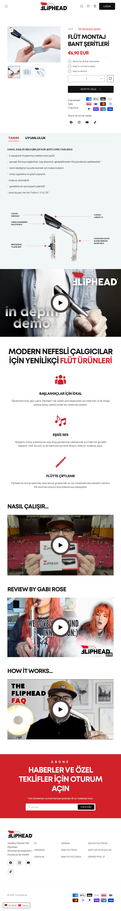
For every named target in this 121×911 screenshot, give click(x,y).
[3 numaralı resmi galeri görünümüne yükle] (40, 72)
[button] (6, 6)
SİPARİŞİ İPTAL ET (96, 856)
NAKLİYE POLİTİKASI (71, 856)
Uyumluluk (35, 138)
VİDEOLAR (39, 856)
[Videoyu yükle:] (60, 303)
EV (35, 843)
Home (70, 29)
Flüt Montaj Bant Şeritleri (89, 29)
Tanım (13, 138)
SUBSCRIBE (86, 807)
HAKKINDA (39, 850)
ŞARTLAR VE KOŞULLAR (99, 850)
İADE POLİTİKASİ (69, 850)
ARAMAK (65, 843)
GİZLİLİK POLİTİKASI (97, 843)
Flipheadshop (21, 895)
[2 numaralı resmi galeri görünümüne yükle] (27, 72)
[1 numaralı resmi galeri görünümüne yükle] (14, 72)
